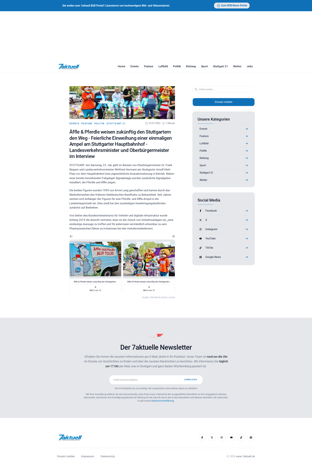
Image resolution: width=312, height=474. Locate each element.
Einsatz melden (223, 102)
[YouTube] (231, 437)
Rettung (191, 66)
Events (134, 66)
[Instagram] (222, 437)
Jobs (250, 66)
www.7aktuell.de (245, 456)
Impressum (87, 456)
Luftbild (163, 66)
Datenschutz (108, 456)
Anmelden (190, 379)
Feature (148, 66)
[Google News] (251, 437)
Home (121, 66)
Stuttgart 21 (220, 66)
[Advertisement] (156, 35)
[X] (212, 437)
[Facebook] (202, 437)
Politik (177, 66)
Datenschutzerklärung (162, 400)
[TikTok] (241, 437)
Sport (204, 66)
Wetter (237, 66)
